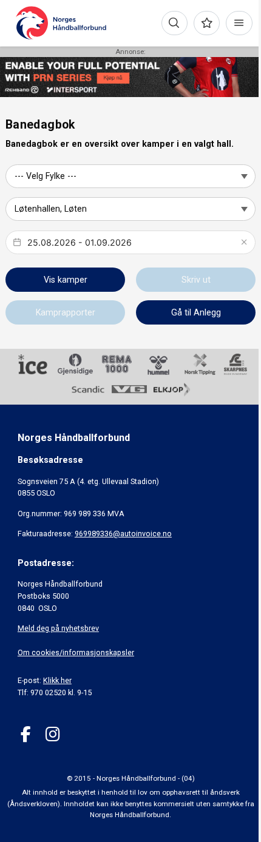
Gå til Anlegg (196, 312)
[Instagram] (52, 734)
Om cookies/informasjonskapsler (76, 652)
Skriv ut (196, 280)
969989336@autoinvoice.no (123, 533)
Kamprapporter (65, 312)
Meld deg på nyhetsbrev (58, 628)
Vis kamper (65, 280)
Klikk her (57, 680)
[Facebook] (26, 734)
